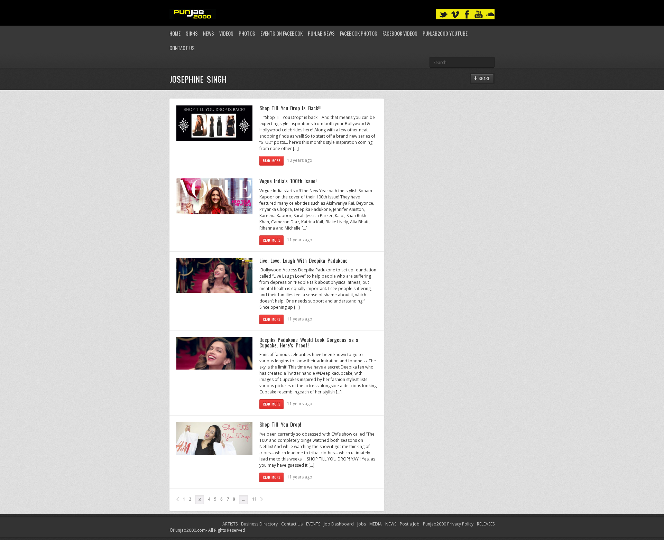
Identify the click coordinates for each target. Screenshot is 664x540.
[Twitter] (443, 14)
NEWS (390, 524)
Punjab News (321, 33)
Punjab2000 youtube (445, 33)
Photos (247, 33)
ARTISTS (230, 524)
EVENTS (313, 524)
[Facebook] (467, 14)
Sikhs (192, 33)
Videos (226, 33)
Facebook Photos (358, 33)
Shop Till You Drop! (280, 424)
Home (175, 33)
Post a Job (409, 524)
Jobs (361, 524)
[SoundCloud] (490, 14)
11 (254, 499)
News (208, 33)
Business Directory (259, 524)
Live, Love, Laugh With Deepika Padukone (303, 260)
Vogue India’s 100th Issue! (287, 181)
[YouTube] (478, 14)
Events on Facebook (281, 33)
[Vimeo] (455, 14)
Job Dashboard (339, 524)
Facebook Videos (399, 33)
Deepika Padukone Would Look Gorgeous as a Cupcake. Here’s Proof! (308, 342)
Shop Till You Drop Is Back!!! (290, 108)
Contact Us (182, 48)
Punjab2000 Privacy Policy (448, 524)
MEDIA (375, 524)
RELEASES (486, 524)
